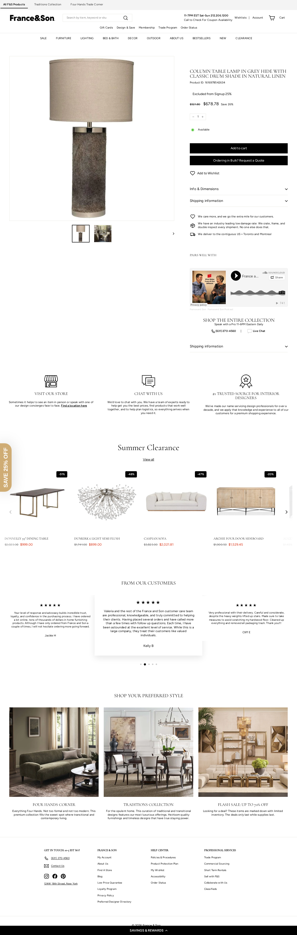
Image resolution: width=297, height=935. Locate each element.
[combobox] (97, 18)
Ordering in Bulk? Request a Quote (239, 160)
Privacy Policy (105, 895)
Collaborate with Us (215, 882)
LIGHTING (87, 38)
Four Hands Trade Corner (87, 4)
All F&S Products (14, 4)
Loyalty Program (106, 888)
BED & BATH (111, 38)
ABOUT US (176, 38)
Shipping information (206, 201)
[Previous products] (10, 512)
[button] (148, 930)
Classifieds (210, 888)
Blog (99, 876)
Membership (147, 27)
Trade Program (167, 27)
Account (257, 17)
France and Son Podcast (220, 309)
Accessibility (158, 876)
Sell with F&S (212, 876)
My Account (104, 857)
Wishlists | (242, 17)
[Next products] (286, 512)
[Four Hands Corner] (54, 752)
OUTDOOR (154, 38)
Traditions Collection (47, 4)
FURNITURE (63, 38)
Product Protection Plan (164, 863)
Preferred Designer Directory (114, 901)
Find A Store (104, 870)
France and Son (198, 309)
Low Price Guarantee (109, 882)
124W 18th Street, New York (60, 883)
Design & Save (126, 27)
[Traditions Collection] (148, 752)
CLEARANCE (244, 38)
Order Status (189, 27)
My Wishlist (157, 870)
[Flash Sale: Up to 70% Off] (243, 752)
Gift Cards (106, 27)
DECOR (133, 38)
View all (148, 459)
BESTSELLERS (201, 38)
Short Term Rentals (215, 870)
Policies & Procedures (163, 857)
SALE (43, 38)
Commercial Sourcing (216, 863)
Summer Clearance (149, 447)
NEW (223, 38)
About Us (102, 863)
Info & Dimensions (204, 189)
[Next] (171, 233)
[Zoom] (92, 138)
